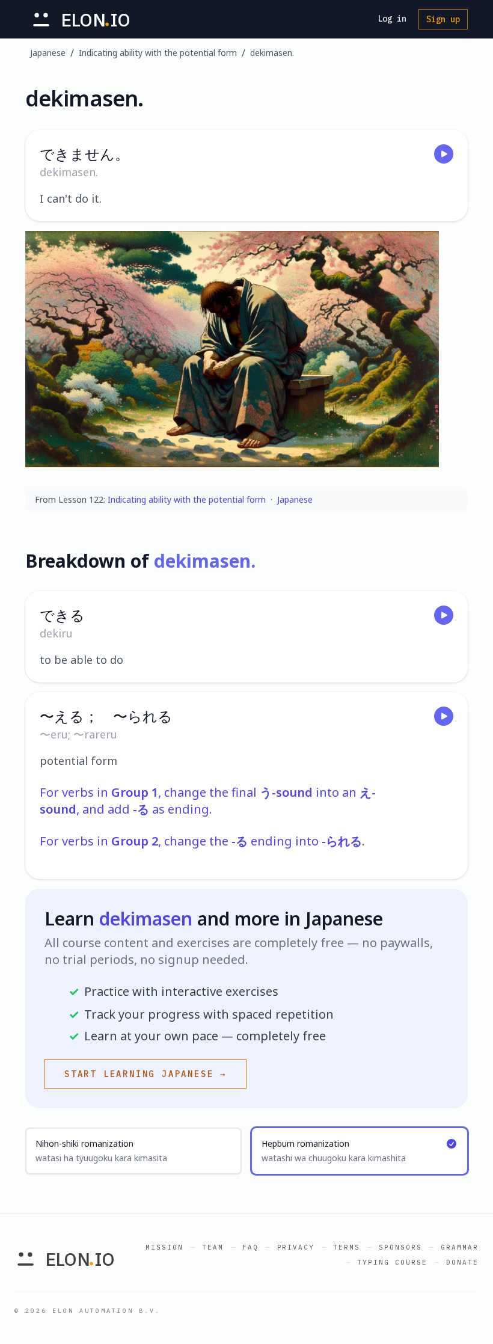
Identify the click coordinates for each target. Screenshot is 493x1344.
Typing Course (392, 1262)
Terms (346, 1247)
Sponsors (400, 1247)
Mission (164, 1247)
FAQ (250, 1247)
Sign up (443, 19)
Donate (462, 1262)
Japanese (48, 52)
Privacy (296, 1247)
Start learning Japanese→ (145, 1074)
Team (213, 1247)
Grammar (460, 1247)
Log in (392, 18)
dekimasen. (272, 52)
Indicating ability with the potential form (158, 52)
